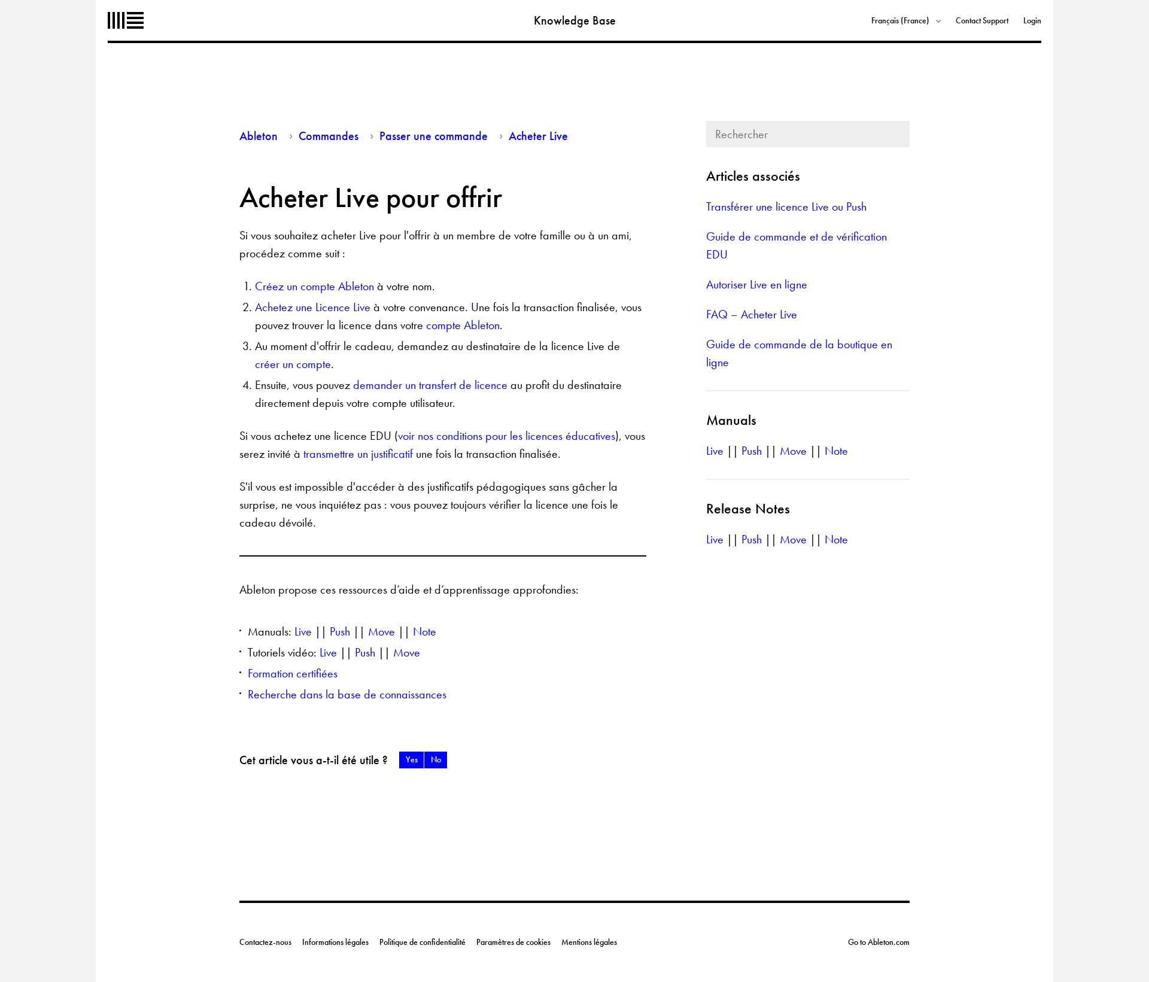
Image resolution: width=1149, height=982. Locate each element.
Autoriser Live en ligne (756, 284)
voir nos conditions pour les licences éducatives (506, 435)
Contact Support (982, 20)
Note (424, 631)
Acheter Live (538, 136)
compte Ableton (463, 325)
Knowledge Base (575, 20)
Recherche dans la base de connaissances (347, 694)
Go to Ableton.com (879, 942)
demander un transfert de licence (430, 385)
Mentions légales (589, 942)
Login (1032, 20)
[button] (411, 760)
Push (340, 631)
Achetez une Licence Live (312, 307)
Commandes (328, 136)
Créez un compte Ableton (314, 286)
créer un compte (293, 364)
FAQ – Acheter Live (751, 314)
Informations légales (335, 942)
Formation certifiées (293, 673)
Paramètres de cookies (513, 942)
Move (381, 631)
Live (303, 631)
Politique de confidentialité (422, 942)
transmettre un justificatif (358, 453)
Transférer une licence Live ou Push (786, 206)
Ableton (126, 20)
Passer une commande (433, 136)
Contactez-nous (265, 942)
